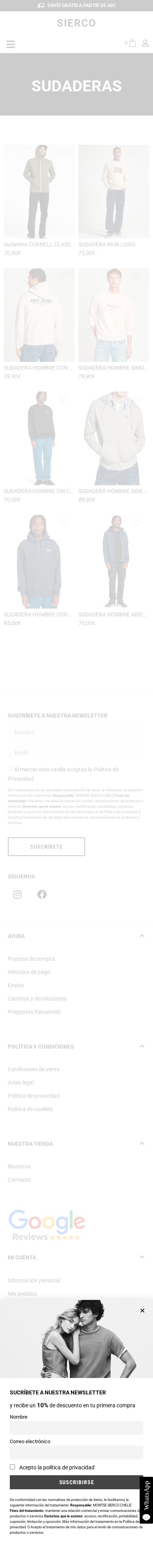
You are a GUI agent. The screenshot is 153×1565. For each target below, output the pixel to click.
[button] (142, 1310)
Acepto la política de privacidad (57, 1467)
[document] (76, 782)
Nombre (18, 1417)
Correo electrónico (30, 1441)
